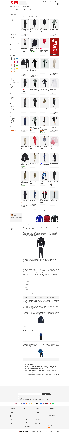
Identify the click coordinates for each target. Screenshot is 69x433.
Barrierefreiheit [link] (57, 431)
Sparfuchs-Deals (13, 408)
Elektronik (12, 409)
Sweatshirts (35, 233)
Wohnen (12, 415)
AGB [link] (43, 431)
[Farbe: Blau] (31, 69)
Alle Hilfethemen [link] (26, 418)
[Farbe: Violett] (41, 48)
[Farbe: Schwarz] (30, 69)
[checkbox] (14, 14)
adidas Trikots (26, 380)
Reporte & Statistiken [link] (51, 408)
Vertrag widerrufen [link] (26, 422)
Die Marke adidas (27, 379)
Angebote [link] (37, 408)
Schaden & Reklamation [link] (26, 423)
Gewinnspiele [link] (37, 416)
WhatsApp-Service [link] (38, 420)
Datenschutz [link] (41, 431)
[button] (23, 14)
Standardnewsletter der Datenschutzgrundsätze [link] (24, 396)
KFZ (11, 420)
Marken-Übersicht (13, 423)
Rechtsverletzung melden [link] (27, 426)
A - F (24, 409)
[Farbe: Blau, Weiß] (22, 163)
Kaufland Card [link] (38, 411)
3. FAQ (12, 228)
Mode (12, 416)
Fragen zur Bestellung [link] (26, 419)
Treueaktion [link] (37, 415)
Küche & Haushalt (13, 412)
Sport (11, 419)
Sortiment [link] (37, 412)
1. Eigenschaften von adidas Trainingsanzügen (14, 225)
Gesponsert (22, 28)
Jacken (31, 233)
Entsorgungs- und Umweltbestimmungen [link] (50, 431)
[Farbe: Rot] (40, 48)
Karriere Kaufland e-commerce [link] (52, 422)
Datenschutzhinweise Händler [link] (52, 415)
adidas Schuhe (27, 382)
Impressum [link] (33, 431)
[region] (14, 70)
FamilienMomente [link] (38, 419)
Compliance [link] (37, 431)
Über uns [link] (50, 409)
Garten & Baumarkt (13, 411)
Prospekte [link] (37, 409)
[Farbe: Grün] (42, 48)
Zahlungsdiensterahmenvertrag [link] (52, 414)
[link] (29, 2)
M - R (24, 412)
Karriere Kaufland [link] (51, 421)
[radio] (14, 76)
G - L (24, 411)
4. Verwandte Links (13, 229)
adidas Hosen (28, 233)
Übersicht (25, 408)
